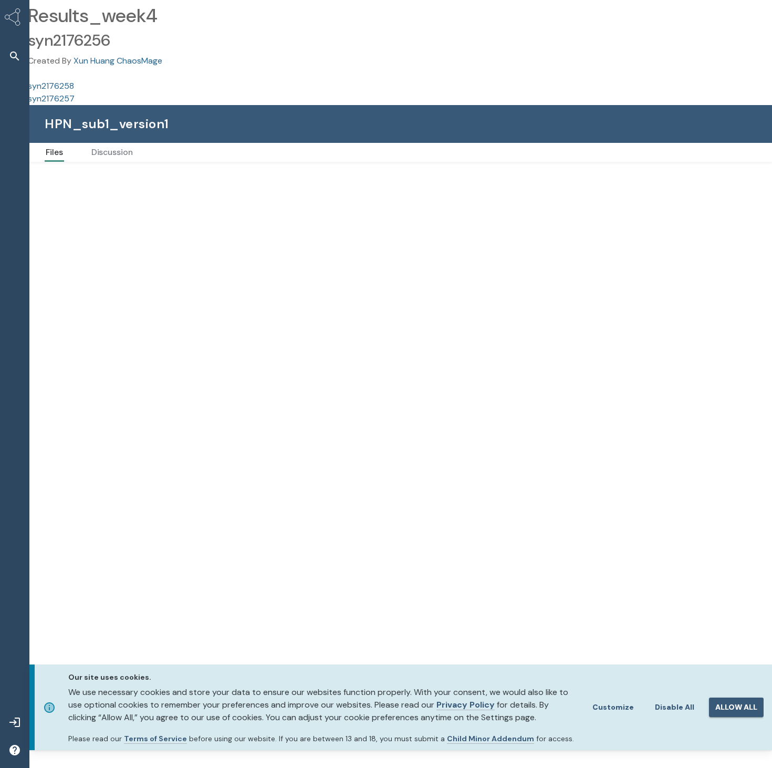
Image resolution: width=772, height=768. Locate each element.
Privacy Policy (465, 704)
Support (721, 123)
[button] (14, 56)
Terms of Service (155, 738)
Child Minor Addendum (490, 738)
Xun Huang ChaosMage (118, 60)
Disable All (674, 707)
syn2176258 (51, 85)
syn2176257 (51, 98)
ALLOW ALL (736, 707)
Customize (613, 707)
